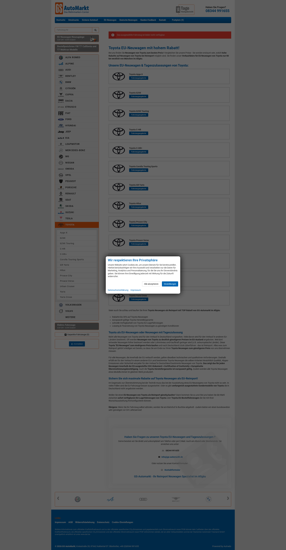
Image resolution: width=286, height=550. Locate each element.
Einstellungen (170, 284)
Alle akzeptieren (151, 284)
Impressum (135, 290)
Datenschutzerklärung (118, 290)
